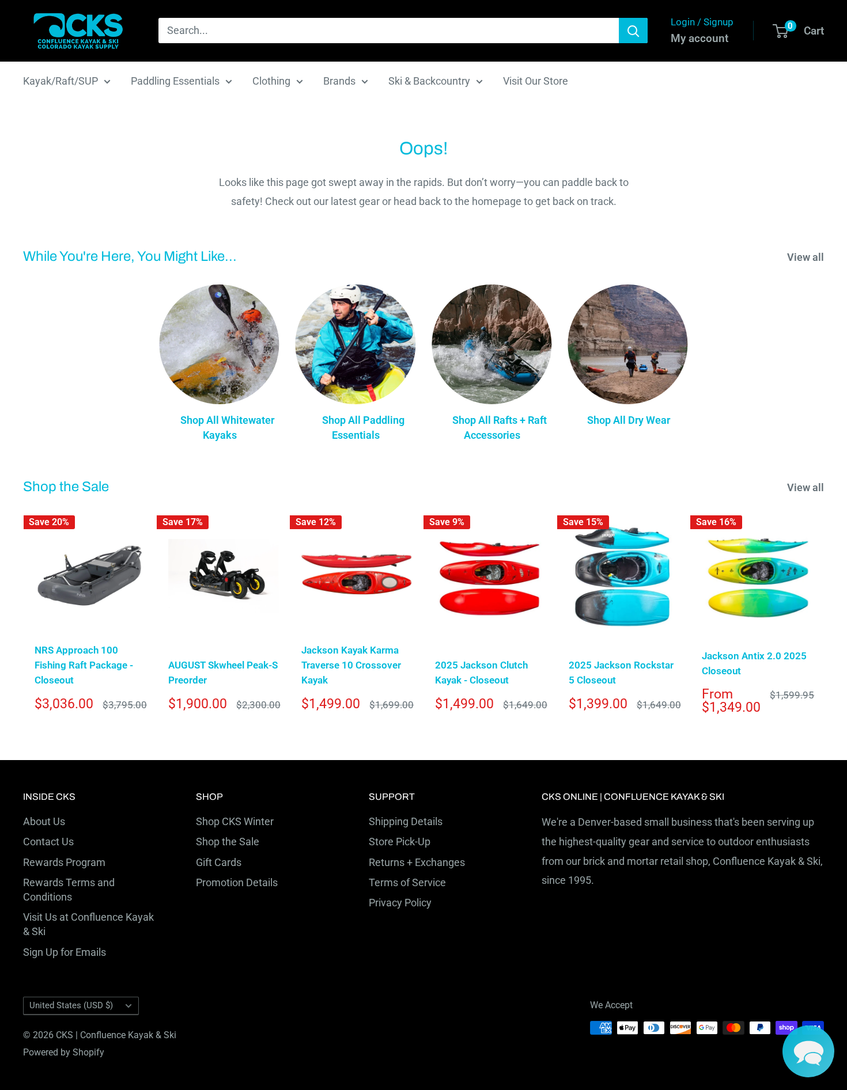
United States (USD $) (71, 1005)
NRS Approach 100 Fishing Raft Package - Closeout (84, 665)
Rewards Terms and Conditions (69, 889)
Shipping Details (406, 821)
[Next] (824, 617)
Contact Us (48, 841)
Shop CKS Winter (235, 821)
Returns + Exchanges (417, 862)
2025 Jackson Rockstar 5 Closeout (621, 672)
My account (699, 38)
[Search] (633, 30)
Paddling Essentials (175, 81)
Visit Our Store (535, 81)
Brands (339, 81)
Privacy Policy (400, 903)
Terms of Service (407, 882)
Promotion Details (237, 882)
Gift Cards (218, 862)
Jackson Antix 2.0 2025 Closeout (754, 663)
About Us (44, 821)
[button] (808, 1051)
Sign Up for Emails (64, 952)
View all (806, 257)
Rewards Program (64, 862)
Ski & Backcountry (429, 81)
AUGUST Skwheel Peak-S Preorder (223, 672)
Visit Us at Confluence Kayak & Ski (88, 924)
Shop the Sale (227, 841)
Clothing (271, 81)
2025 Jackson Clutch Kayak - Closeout (481, 672)
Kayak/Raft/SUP (60, 81)
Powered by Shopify (63, 1052)
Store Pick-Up (399, 841)
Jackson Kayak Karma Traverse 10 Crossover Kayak (351, 665)
